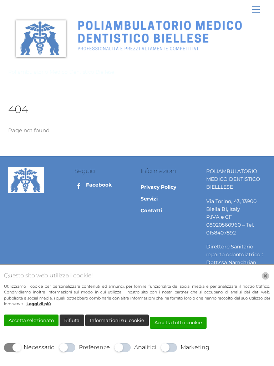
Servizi (149, 199)
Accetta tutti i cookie (178, 322)
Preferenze (94, 347)
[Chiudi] (265, 276)
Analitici (145, 347)
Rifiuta (72, 320)
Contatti (151, 210)
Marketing (195, 347)
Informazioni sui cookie (117, 320)
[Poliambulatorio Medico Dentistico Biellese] (135, 62)
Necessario (39, 347)
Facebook (98, 185)
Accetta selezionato (31, 320)
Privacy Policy (158, 187)
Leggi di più (38, 303)
